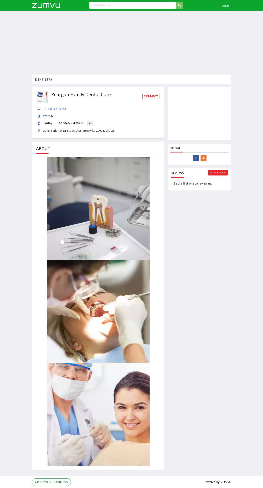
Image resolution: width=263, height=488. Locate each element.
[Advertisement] (131, 43)
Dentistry (44, 79)
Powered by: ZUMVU (217, 482)
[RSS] (203, 158)
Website (48, 116)
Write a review (218, 172)
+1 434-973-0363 (54, 109)
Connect (151, 96)
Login (225, 5)
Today (47, 123)
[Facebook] (196, 158)
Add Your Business (51, 482)
